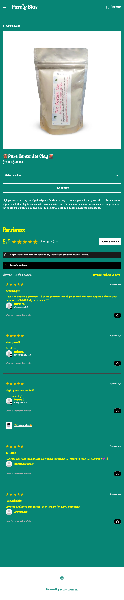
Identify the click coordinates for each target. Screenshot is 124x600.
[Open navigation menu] (4, 7)
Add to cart (62, 188)
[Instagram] (62, 578)
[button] (57, 242)
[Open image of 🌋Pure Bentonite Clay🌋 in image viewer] (62, 90)
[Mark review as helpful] (117, 315)
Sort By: (97, 275)
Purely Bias (25, 7)
